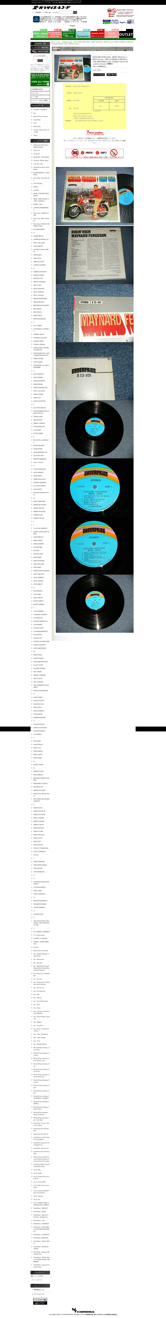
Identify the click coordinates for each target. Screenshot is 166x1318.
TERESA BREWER (39, 861)
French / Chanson (38, 462)
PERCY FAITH (38, 754)
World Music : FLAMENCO (41, 1234)
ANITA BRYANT (38, 246)
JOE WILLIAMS (38, 554)
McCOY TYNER (38, 665)
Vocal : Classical (38, 1196)
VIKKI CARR (37, 890)
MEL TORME (38, 671)
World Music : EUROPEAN (41, 1223)
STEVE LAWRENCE (39, 851)
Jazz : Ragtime (38, 1022)
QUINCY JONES (38, 764)
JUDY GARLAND (39, 574)
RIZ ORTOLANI (38, 787)
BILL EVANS (37, 285)
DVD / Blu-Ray (38, 183)
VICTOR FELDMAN (39, 887)
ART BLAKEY (38, 255)
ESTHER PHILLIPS (39, 426)
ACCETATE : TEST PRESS (41, 157)
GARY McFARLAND (40, 469)
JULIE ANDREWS (39, 577)
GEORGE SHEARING (40, 482)
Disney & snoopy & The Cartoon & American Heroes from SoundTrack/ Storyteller (41, 1159)
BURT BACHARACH (40, 319)
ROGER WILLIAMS (39, 790)
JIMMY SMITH (38, 540)
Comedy (36, 947)
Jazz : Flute (37, 1004)
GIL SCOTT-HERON (39, 486)
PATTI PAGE (37, 741)
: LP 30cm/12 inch (66, 42)
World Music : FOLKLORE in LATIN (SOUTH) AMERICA (42, 1229)
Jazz (35, 113)
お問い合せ (47, 12)
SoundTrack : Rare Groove (41, 1148)
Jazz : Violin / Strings (39, 1037)
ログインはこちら (39, 1294)
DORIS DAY (37, 397)
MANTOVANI (38, 655)
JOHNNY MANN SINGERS (41, 570)
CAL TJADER (38, 325)
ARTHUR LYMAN (39, 261)
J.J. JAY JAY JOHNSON (40, 528)
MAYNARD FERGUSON (41, 661)
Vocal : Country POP (39, 1182)
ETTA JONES (37, 430)
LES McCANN (38, 638)
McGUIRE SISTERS (39, 668)
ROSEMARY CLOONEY (41, 783)
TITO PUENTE (38, 868)
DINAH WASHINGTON (40, 387)
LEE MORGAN (38, 618)
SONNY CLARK (38, 831)
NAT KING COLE (39, 704)
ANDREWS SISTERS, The (41, 239)
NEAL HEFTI (37, 707)
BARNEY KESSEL (39, 275)
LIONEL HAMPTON (40, 645)
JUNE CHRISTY (38, 584)
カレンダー (35, 93)
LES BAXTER (38, 634)
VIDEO (36, 187)
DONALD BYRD (38, 394)
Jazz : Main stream (39, 959)
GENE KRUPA (38, 476)
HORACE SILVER (39, 518)
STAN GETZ (37, 841)
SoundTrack (37, 119)
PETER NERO (38, 758)
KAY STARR (37, 594)
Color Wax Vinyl (38, 164)
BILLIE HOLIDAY (39, 288)
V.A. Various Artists (39, 935)
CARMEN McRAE (39, 334)
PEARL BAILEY (38, 744)
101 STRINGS (38, 734)
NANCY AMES (38, 697)
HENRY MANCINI (39, 508)
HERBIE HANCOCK (39, 511)
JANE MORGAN (38, 537)
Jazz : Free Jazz (38, 979)
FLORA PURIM (38, 449)
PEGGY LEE (37, 747)
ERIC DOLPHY (38, 420)
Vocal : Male (37, 1170)
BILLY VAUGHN (39, 295)
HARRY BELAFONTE (40, 504)
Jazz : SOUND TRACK (40, 1044)
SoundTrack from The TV (41, 1134)
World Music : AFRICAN (41, 1208)
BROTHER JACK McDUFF (41, 305)
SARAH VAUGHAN (39, 814)
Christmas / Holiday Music (41, 160)
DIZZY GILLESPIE (39, 391)
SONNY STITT (38, 838)
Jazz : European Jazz (39, 991)
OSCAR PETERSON (39, 731)
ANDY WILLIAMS (39, 243)
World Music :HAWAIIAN (41, 1238)
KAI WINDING (38, 591)
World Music (37, 126)
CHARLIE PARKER (39, 344)
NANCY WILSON (39, 700)
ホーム (53, 42)
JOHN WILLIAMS (39, 564)
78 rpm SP (36, 154)
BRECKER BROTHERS (40, 298)
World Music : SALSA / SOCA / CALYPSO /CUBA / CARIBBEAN (42, 1259)
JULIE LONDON (38, 581)
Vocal (35, 123)
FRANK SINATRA (39, 445)
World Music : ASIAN (40, 1211)
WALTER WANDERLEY (41, 900)
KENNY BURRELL (39, 604)
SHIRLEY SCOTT (39, 824)
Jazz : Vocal (37, 1041)
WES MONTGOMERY (40, 904)
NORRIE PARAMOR (39, 717)
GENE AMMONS (39, 472)
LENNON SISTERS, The (41, 621)
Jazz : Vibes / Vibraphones (41, 1034)
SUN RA (36, 855)
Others (35, 135)
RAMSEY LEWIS (39, 771)
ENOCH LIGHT (38, 416)
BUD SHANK (37, 309)
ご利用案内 (37, 12)
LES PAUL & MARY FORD (41, 641)
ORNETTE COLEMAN (40, 727)
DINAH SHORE (38, 384)
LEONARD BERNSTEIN (41, 631)
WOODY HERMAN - (40, 907)
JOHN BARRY (38, 557)
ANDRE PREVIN (38, 236)
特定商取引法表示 (37, 89)
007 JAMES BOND (39, 229)
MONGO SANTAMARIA (41, 690)
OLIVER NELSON (39, 724)
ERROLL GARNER (39, 423)
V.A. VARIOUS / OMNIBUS (42, 931)
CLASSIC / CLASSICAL (40, 109)
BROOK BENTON (39, 302)
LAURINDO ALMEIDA (40, 614)
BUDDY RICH (38, 315)
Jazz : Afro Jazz (38, 962)
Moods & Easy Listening (41, 116)
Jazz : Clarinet (37, 997)
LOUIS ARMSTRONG (40, 648)
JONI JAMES (37, 567)
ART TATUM (37, 258)
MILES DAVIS (38, 678)
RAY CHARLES (38, 774)
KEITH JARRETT (39, 601)
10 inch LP (37, 150)
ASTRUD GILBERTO (40, 265)
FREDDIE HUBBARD (40, 459)
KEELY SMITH (38, 597)
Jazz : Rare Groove (39, 987)
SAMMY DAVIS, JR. (39, 811)
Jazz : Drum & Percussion (41, 1001)
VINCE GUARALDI (39, 894)
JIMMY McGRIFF (39, 544)
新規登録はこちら (39, 1289)
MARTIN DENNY (39, 658)
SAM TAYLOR (38, 808)
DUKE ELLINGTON (39, 401)
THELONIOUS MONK (40, 865)
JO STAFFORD (38, 547)
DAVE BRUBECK (39, 374)
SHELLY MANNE (39, 818)
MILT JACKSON (38, 682)
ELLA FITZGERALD (40, 407)
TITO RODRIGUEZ (39, 871)
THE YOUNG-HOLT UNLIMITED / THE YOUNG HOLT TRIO (41, 923)
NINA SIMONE (38, 714)
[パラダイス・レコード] (51, 7)
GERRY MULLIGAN (40, 479)
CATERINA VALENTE (40, 337)
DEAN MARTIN (38, 377)
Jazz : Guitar (37, 1008)
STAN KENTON (38, 844)
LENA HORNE (38, 624)
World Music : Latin (39, 1220)
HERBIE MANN (38, 515)
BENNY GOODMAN (40, 282)
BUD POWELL (38, 312)
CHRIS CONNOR (38, 358)
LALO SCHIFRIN (39, 611)
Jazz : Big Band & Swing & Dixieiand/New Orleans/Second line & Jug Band (42, 968)
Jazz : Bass (36, 994)
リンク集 (35, 96)
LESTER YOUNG (39, 628)
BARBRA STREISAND (40, 271)
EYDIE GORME (38, 433)
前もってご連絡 (121, 140)
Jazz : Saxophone (38, 1025)
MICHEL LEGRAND (40, 675)
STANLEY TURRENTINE (41, 848)
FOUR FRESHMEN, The (41, 452)
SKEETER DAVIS (39, 828)
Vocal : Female (38, 1173)
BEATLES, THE (38, 278)
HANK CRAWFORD (39, 501)
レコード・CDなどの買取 (40, 100)
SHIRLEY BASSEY (39, 821)
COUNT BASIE (38, 362)
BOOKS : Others (38, 204)
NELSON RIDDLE (39, 711)
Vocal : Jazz (37, 1199)
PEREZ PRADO (38, 751)
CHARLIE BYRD (38, 341)
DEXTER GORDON (39, 381)
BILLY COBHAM (39, 292)
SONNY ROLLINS (39, 834)
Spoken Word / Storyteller (41, 950)
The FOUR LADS (39, 455)
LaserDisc (36, 190)
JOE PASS (36, 550)
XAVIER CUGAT (38, 914)
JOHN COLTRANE (39, 560)
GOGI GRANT (38, 489)
